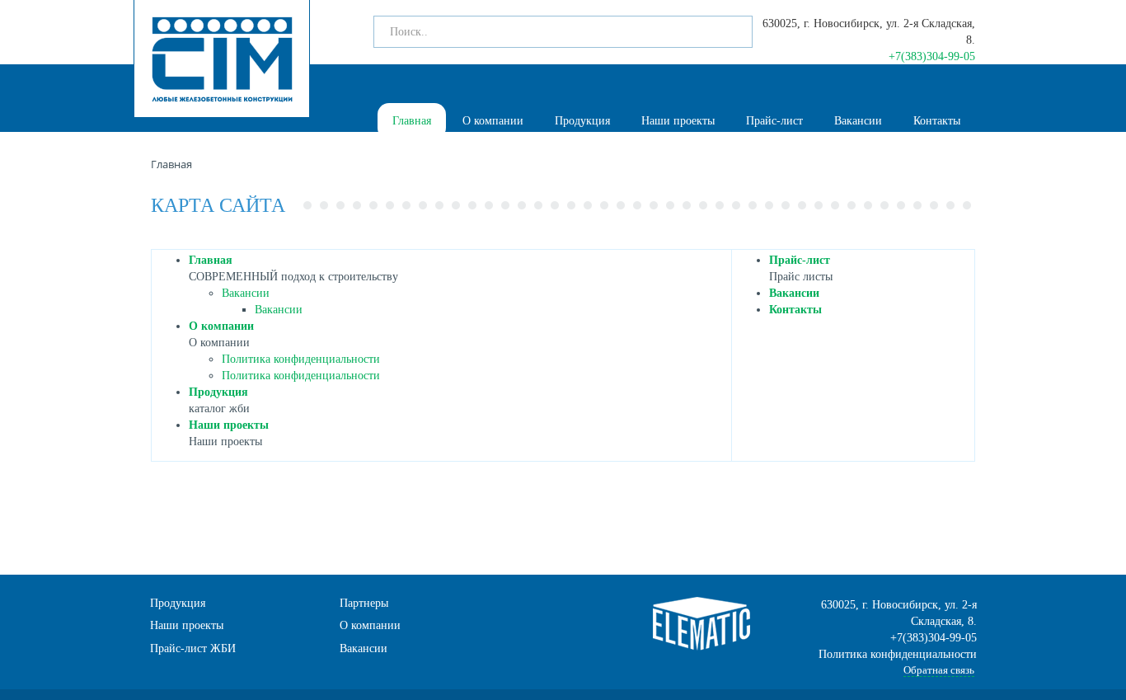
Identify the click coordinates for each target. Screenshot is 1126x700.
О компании (492, 121)
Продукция (582, 121)
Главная (411, 121)
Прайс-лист (774, 121)
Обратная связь (938, 670)
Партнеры (364, 603)
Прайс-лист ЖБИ (193, 648)
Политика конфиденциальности (301, 359)
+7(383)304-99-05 (932, 56)
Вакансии (858, 121)
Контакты (936, 121)
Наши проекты (678, 121)
